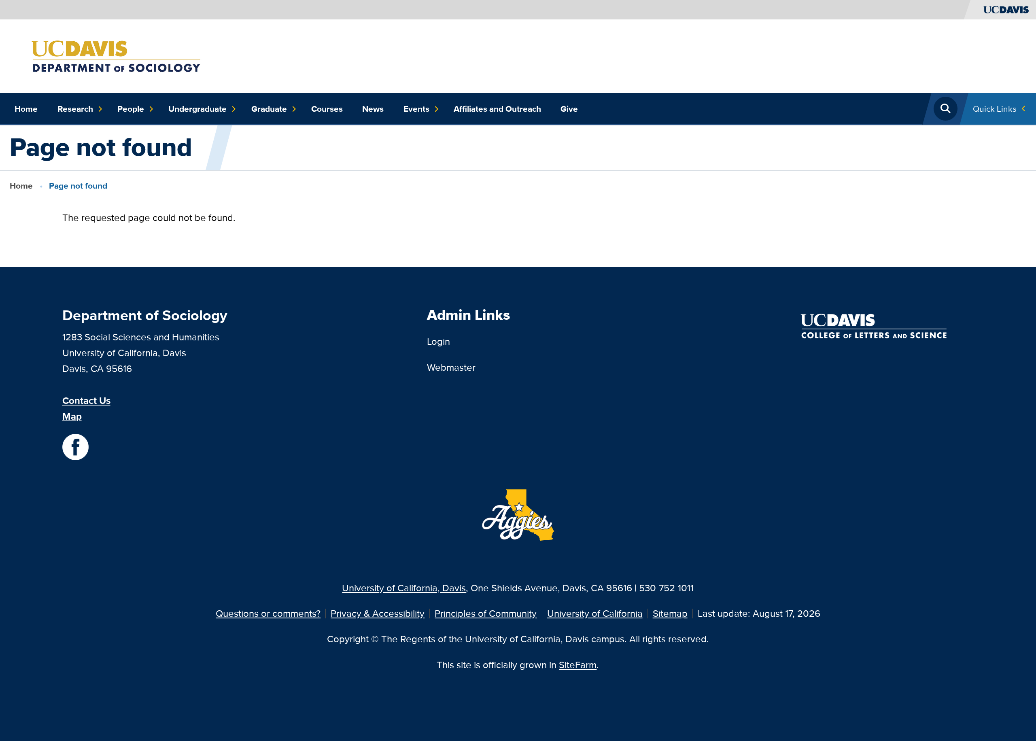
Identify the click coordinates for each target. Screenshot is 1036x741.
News (373, 109)
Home (26, 109)
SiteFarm (578, 665)
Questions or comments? (268, 613)
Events (416, 109)
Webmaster (451, 367)
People (130, 109)
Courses (327, 109)
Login (438, 341)
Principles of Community (486, 613)
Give (569, 109)
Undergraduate (197, 109)
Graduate (269, 109)
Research (75, 109)
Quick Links (995, 109)
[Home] (137, 55)
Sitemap (670, 613)
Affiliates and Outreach (497, 109)
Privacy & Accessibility (378, 613)
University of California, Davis (404, 588)
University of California (595, 613)
